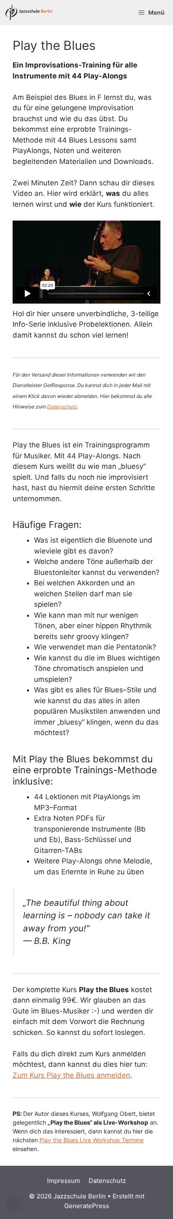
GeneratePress (86, 1206)
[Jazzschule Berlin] (29, 12)
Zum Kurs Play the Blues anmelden (71, 1075)
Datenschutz (62, 406)
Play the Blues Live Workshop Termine (91, 1140)
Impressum (63, 1181)
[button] (15, 1204)
